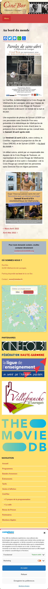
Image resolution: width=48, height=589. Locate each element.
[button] (44, 533)
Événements (7, 479)
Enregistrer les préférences (24, 581)
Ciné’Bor (5, 494)
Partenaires (7, 515)
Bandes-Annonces (9, 474)
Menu (6, 18)
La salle (8, 505)
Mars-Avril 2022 (12, 229)
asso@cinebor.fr (15, 279)
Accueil (5, 463)
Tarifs (4, 484)
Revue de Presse (9, 510)
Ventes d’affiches (9, 489)
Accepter (24, 568)
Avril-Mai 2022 (9, 233)
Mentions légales (24, 586)
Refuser (24, 574)
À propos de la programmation (17, 499)
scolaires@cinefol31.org (24, 251)
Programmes (7, 469)
